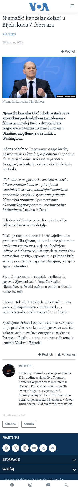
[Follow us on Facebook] (6, 448)
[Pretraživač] (66, 485)
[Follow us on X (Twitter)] (15, 448)
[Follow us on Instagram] (25, 448)
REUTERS (9, 34)
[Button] (68, 51)
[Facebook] (12, 485)
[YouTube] (48, 485)
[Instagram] (30, 485)
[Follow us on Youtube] (34, 448)
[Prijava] (52, 448)
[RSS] (43, 448)
